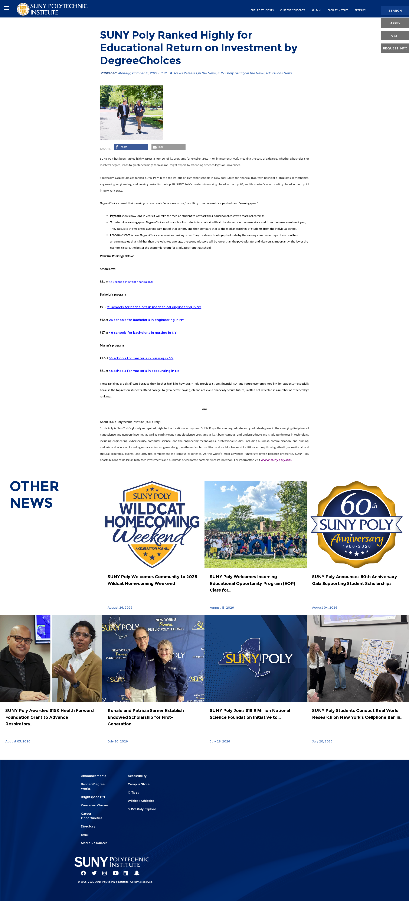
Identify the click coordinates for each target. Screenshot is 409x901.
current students (292, 10)
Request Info (395, 48)
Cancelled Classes (94, 805)
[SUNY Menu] (6, 8)
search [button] (395, 11)
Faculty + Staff (337, 10)
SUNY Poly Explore (142, 809)
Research (361, 10)
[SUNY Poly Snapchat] (135, 871)
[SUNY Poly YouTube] (114, 871)
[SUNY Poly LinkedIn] (124, 871)
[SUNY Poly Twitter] (92, 871)
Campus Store (139, 784)
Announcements (93, 776)
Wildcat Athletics (141, 801)
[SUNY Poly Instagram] (103, 871)
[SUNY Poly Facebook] (82, 871)
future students (262, 10)
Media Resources (94, 843)
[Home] (52, 9)
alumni (316, 10)
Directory (88, 826)
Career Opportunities (91, 816)
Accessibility (137, 776)
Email (85, 835)
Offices (133, 792)
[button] (131, 147)
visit (395, 36)
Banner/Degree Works (93, 786)
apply (395, 23)
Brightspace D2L (93, 797)
